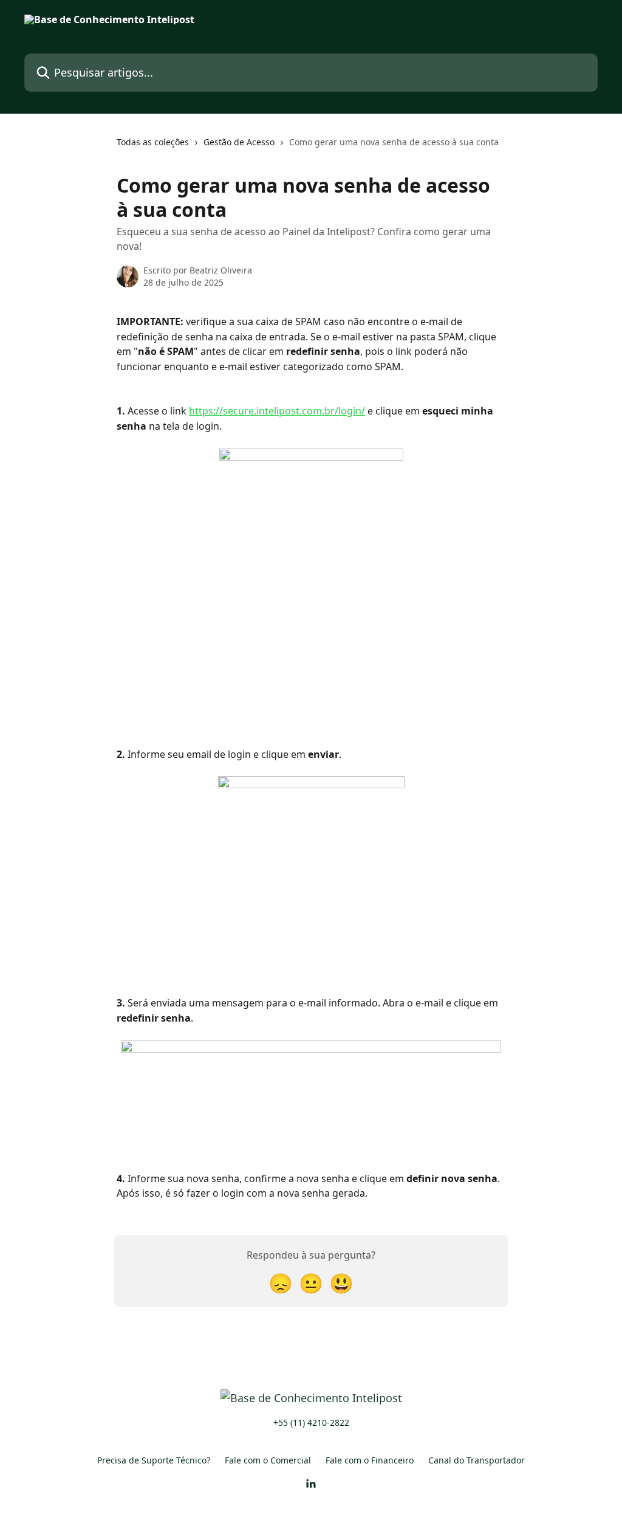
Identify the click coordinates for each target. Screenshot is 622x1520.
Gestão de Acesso (239, 142)
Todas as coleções (153, 142)
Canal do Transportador (476, 1460)
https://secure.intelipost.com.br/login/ (277, 411)
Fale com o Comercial (268, 1460)
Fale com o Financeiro (370, 1460)
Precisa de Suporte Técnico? (153, 1460)
